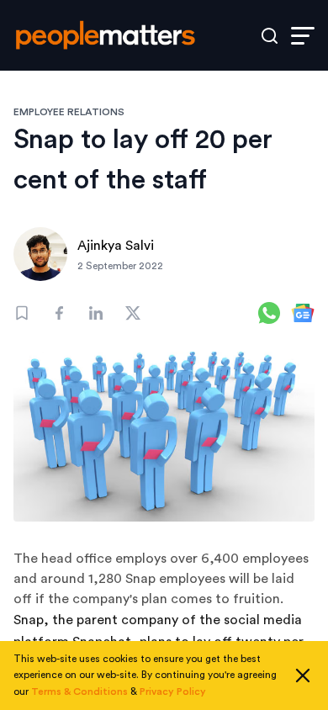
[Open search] (270, 36)
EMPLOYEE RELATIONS (68, 112)
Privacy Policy (173, 691)
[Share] (58, 313)
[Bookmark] (21, 313)
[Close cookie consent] (303, 675)
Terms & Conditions (79, 691)
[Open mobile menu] (303, 36)
